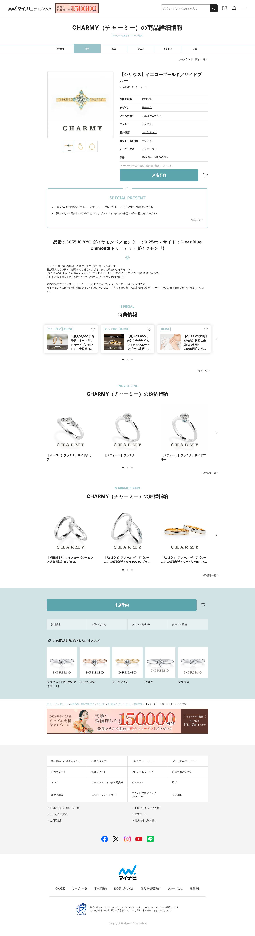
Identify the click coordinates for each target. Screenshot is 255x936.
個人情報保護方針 (150, 888)
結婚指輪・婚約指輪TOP (82, 704)
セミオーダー (149, 148)
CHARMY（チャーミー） (119, 704)
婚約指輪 (147, 98)
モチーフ (147, 107)
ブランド (100, 704)
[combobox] (185, 8)
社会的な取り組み (124, 888)
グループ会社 (175, 888)
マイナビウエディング (57, 704)
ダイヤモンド (149, 132)
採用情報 (195, 888)
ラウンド (147, 140)
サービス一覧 (79, 888)
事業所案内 (100, 888)
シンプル (147, 123)
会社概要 (60, 888)
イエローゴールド (152, 115)
